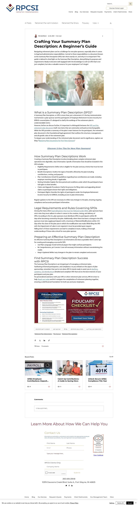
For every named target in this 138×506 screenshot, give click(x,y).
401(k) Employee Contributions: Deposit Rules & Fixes (37, 380)
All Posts (28, 23)
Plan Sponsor (57, 334)
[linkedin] (72, 485)
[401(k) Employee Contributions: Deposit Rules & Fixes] (38, 368)
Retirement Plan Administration (46, 23)
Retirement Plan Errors (70, 23)
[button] (111, 23)
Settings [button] (111, 503)
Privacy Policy (74, 503)
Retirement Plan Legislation (69, 334)
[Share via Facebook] (35, 340)
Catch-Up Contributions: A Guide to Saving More (68, 380)
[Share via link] (49, 340)
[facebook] (69, 485)
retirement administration (42, 329)
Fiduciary (85, 23)
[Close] (136, 502)
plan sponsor (57, 329)
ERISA (65, 329)
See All (111, 357)
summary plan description (93, 329)
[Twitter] (66, 485)
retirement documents (77, 329)
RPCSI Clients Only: (53, 463)
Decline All (120, 503)
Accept (130, 503)
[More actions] (102, 36)
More (95, 23)
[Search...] (130, 4)
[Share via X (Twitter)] (40, 340)
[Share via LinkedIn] (44, 340)
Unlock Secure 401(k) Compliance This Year (97, 380)
